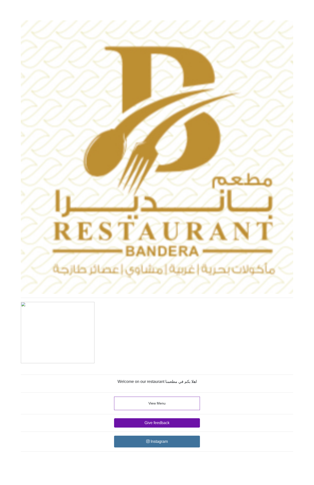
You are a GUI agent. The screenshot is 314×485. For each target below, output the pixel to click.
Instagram (159, 441)
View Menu (157, 403)
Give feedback (157, 423)
